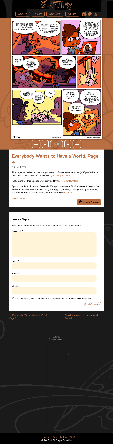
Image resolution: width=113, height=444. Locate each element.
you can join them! (60, 175)
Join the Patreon (90, 202)
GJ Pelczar (63, 180)
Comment (17, 230)
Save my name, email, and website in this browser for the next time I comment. (54, 298)
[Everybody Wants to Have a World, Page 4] (57, 137)
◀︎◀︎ (36, 144)
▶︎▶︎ (77, 144)
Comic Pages (18, 197)
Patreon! (67, 192)
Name (15, 260)
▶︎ (68, 144)
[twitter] (73, 180)
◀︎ (45, 144)
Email (15, 273)
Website (16, 285)
